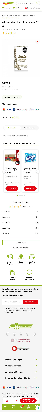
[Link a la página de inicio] (3, 15)
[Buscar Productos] (38, 3)
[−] (6, 400)
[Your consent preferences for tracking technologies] (38, 408)
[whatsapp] (18, 117)
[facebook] (13, 117)
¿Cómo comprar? (11, 97)
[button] (4, 171)
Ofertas (7, 8)
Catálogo (18, 8)
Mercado (9, 15)
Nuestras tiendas (33, 8)
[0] (20, 407)
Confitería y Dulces (28, 15)
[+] (16, 400)
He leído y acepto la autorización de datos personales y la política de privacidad (20, 310)
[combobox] (28, 3)
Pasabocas (17, 15)
